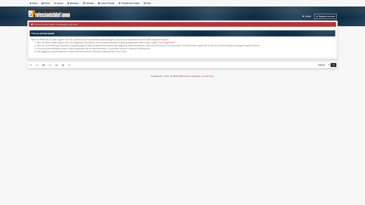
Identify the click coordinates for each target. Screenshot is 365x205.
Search (59, 3)
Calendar (89, 3)
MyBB (166, 76)
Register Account (327, 16)
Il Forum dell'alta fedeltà (44, 24)
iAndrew (188, 76)
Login (308, 16)
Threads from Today (130, 3)
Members (74, 3)
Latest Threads (107, 3)
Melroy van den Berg (203, 76)
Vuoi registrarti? (167, 42)
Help (148, 3)
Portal (47, 3)
